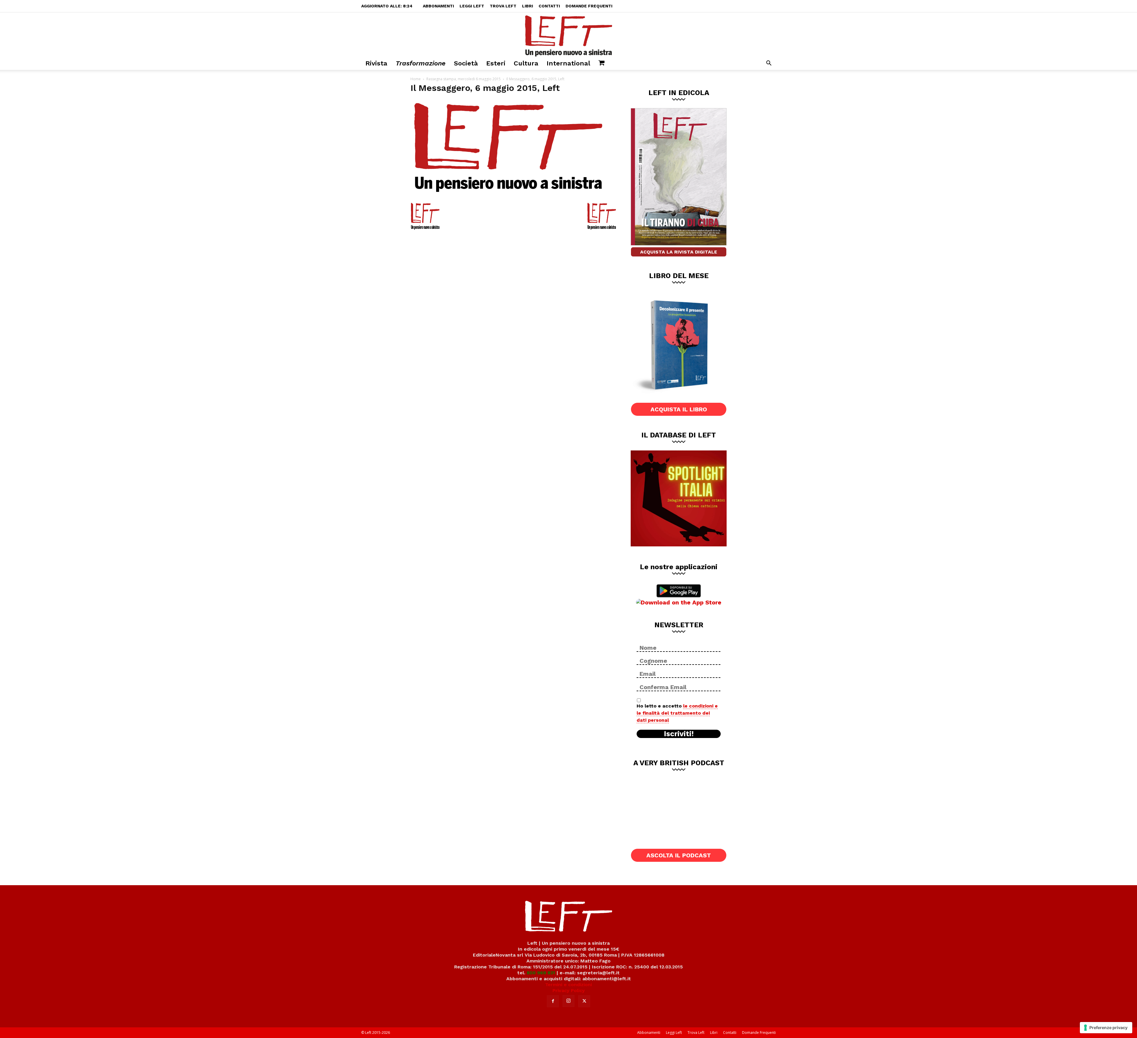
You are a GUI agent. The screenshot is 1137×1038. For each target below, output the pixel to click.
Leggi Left (472, 6)
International (568, 63)
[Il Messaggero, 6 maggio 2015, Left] (508, 195)
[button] (769, 64)
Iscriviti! (679, 734)
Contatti (549, 6)
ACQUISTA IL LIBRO (679, 409)
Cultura (526, 63)
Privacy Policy (569, 990)
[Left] (568, 34)
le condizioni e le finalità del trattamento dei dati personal (677, 713)
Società (466, 63)
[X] (584, 1001)
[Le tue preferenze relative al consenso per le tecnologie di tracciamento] (1106, 1027)
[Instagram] (568, 1001)
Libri (527, 6)
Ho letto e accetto (677, 713)
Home (415, 78)
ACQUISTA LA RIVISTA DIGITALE (678, 252)
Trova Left (503, 6)
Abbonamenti (438, 6)
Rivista (376, 63)
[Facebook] (553, 1001)
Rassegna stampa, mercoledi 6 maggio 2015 (463, 78)
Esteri (495, 63)
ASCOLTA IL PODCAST (678, 855)
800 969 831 (541, 973)
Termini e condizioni (568, 984)
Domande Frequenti (589, 6)
